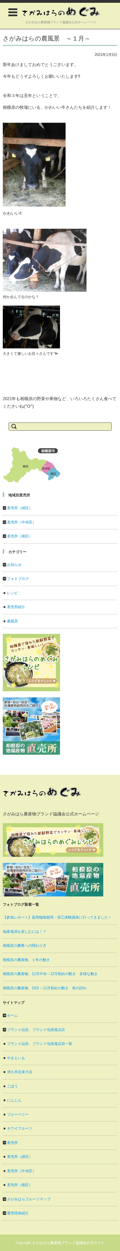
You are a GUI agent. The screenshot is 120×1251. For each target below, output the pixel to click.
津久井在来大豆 (19, 1072)
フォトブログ (18, 579)
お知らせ (14, 565)
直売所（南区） (19, 536)
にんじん (14, 1100)
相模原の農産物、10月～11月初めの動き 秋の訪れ (45, 988)
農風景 (12, 621)
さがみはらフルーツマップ (29, 1199)
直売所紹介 (16, 607)
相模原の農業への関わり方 (24, 945)
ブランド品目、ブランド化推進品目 (36, 1030)
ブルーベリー (18, 1114)
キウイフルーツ (19, 1128)
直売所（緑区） (19, 508)
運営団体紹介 (18, 1213)
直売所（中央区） (21, 522)
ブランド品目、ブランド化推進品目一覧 (39, 1044)
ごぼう (12, 1086)
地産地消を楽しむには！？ (24, 931)
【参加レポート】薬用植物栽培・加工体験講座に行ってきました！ (57, 917)
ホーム (12, 1015)
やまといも (16, 1058)
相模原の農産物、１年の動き (26, 960)
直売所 (12, 1143)
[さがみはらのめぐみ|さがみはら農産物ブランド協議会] (60, 11)
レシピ (12, 593)
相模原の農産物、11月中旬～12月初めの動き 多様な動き (50, 974)
